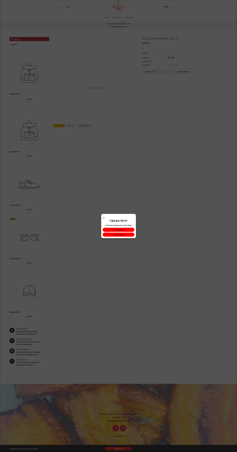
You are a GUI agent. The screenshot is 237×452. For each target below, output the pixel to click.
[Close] (104, 217)
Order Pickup (118, 235)
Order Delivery (118, 230)
